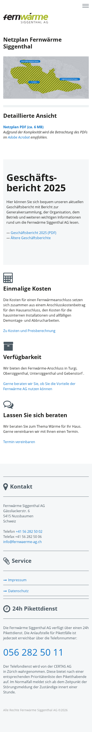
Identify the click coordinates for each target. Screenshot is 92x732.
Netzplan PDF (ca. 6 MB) (23, 127)
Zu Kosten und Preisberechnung (29, 330)
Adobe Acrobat (19, 137)
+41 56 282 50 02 (29, 531)
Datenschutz (18, 591)
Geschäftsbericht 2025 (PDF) (33, 232)
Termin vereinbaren (19, 441)
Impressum (17, 580)
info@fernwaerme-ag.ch (22, 541)
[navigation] (85, 6)
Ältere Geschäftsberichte (31, 237)
